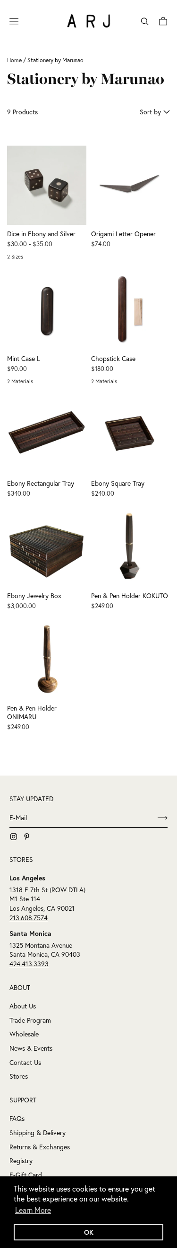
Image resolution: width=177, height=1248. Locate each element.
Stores (18, 1076)
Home (14, 60)
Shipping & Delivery (37, 1132)
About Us (22, 1006)
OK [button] (88, 1232)
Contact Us (25, 1062)
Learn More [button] (33, 1210)
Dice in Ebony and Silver (41, 234)
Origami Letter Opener (123, 234)
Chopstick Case (113, 358)
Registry (21, 1160)
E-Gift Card (25, 1175)
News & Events (30, 1048)
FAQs (17, 1118)
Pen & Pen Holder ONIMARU (32, 712)
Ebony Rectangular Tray (40, 483)
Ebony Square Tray (117, 483)
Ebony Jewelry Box (34, 596)
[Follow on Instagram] (13, 836)
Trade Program (30, 1020)
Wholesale (24, 1034)
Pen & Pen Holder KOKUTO (129, 596)
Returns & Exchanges (39, 1147)
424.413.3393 (29, 964)
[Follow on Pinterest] (27, 836)
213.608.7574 (28, 918)
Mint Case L (23, 358)
